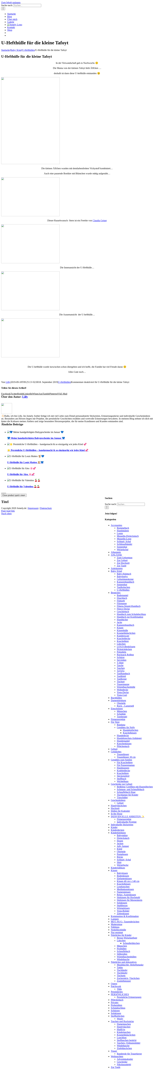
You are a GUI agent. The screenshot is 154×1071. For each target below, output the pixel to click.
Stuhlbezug (122, 905)
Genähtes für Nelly (126, 727)
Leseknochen (123, 886)
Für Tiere (115, 722)
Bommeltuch (123, 528)
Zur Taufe (121, 565)
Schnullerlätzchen (131, 943)
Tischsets (121, 975)
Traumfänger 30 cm (126, 757)
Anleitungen (117, 568)
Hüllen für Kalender (120, 811)
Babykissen (122, 873)
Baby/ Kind (116, 571)
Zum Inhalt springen (10, 2)
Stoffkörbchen (117, 1016)
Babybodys (122, 576)
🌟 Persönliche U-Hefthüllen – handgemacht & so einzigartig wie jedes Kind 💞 (47, 450)
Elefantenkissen (124, 878)
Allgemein (116, 552)
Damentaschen (124, 1024)
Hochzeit (115, 808)
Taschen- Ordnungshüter (128, 1043)
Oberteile (121, 703)
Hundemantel (123, 741)
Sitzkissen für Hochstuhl (128, 897)
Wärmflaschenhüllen (126, 956)
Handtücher (122, 619)
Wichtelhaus (122, 781)
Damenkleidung (118, 700)
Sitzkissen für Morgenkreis (129, 900)
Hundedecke (123, 735)
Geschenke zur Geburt (121, 784)
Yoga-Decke (123, 692)
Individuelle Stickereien (122, 824)
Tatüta (120, 967)
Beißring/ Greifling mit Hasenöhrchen (135, 786)
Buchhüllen (116, 697)
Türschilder (122, 797)
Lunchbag (121, 1037)
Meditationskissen (125, 889)
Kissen (120, 627)
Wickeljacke (122, 865)
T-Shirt (120, 662)
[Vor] (5, 493)
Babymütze (122, 835)
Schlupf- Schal (124, 541)
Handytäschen (123, 1026)
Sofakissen (122, 902)
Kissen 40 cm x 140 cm (128, 881)
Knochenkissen (124, 743)
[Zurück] (2, 493)
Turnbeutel (122, 716)
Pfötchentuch (123, 746)
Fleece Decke (123, 609)
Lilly (8, 382)
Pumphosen (122, 854)
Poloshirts (121, 652)
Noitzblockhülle (118, 929)
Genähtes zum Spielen (121, 759)
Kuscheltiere (123, 641)
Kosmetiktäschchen (126, 633)
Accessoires (116, 525)
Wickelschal (122, 549)
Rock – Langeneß (125, 706)
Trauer (114, 1051)
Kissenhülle (122, 630)
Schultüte (121, 714)
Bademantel (122, 595)
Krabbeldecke (123, 770)
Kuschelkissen (130, 733)
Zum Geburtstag (124, 557)
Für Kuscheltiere (125, 762)
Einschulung (117, 708)
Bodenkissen (123, 876)
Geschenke (122, 1062)
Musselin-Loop (124, 538)
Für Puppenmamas (126, 765)
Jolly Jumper (123, 846)
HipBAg (121, 1029)
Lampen (115, 919)
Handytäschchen (119, 805)
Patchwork (116, 986)
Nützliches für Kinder (121, 935)
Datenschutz (46, 508)
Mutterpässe (116, 924)
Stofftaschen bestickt (126, 1040)
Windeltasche (123, 959)
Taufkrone (122, 679)
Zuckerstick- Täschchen (128, 978)
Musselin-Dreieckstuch (128, 536)
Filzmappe (122, 603)
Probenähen (116, 1005)
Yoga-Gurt (122, 695)
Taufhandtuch (123, 673)
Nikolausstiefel (124, 1064)
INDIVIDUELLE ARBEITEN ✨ (127, 816)
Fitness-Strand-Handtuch (128, 606)
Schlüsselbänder (124, 544)
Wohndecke (122, 689)
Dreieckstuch (123, 838)
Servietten (121, 660)
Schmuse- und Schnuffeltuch (130, 789)
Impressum (33, 508)
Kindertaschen (124, 1032)
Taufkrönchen (123, 587)
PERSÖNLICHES (120, 994)
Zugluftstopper (124, 981)
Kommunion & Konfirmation (125, 916)
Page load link (8, 511)
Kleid (119, 849)
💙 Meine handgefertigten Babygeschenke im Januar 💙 (36, 438)
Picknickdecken (124, 649)
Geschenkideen (118, 800)
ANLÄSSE (116, 555)
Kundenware (123, 635)
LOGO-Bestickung (126, 646)
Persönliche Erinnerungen (129, 997)
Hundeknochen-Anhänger (129, 738)
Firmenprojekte (118, 719)
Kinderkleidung (118, 832)
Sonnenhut (122, 547)
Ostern (114, 983)
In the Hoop (116, 813)
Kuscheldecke (123, 638)
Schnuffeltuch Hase (126, 792)
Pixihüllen (121, 948)
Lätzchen (121, 644)
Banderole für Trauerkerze (129, 1053)
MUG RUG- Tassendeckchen (125, 921)
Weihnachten (117, 1056)
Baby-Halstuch (124, 573)
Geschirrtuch (123, 611)
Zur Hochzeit (123, 563)
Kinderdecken (117, 830)
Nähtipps (115, 927)
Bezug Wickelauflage (127, 938)
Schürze (121, 657)
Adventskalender (125, 1059)
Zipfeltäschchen (124, 1048)
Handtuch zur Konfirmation (130, 617)
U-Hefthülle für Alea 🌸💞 (21, 474)
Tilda (119, 989)
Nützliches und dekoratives (124, 962)
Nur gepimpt (117, 932)
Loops (120, 533)
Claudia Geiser (100, 220)
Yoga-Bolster (123, 911)
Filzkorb (121, 600)
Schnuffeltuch (123, 951)
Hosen (120, 840)
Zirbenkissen (123, 913)
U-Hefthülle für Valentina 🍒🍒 (23, 486)
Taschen (121, 668)
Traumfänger (123, 754)
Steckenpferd (123, 776)
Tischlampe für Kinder (127, 795)
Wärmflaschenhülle (126, 687)
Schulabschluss (118, 1008)
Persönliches (117, 991)
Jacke (119, 622)
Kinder (114, 827)
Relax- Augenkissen (126, 894)
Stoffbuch (121, 778)
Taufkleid (121, 676)
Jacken (120, 843)
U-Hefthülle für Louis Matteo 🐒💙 (25, 462)
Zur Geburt (122, 560)
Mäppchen (122, 711)
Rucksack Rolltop (125, 654)
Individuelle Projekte (127, 822)
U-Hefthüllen (64, 382)
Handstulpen (123, 530)
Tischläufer (122, 970)
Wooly (120, 1018)
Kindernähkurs (118, 867)
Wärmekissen (123, 908)
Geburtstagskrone (125, 579)
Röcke (120, 857)
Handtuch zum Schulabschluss (131, 614)
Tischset (121, 681)
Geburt (114, 749)
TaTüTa (120, 671)
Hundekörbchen (130, 730)
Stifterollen (122, 954)
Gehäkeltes (116, 751)
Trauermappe (123, 684)
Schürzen (115, 1010)
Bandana (121, 724)
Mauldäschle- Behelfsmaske (130, 964)
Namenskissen (124, 892)
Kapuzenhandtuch (125, 582)
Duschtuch (122, 598)
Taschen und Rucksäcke (122, 1021)
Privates (114, 1002)
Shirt (119, 862)
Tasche (120, 665)
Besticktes (115, 592)
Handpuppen (123, 768)
